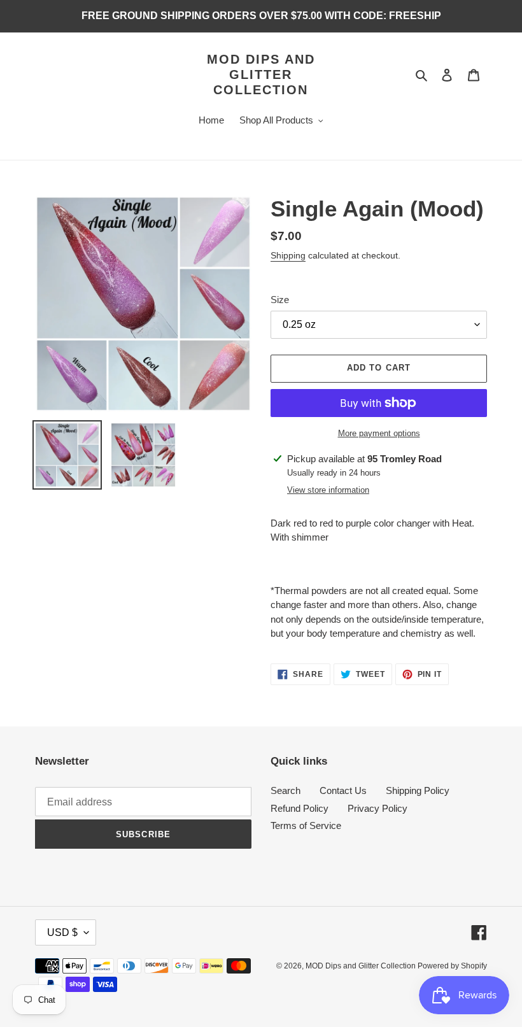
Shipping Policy (417, 790)
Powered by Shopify (452, 965)
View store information (328, 490)
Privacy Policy (377, 808)
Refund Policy (299, 808)
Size (280, 299)
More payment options (379, 433)
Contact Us (343, 790)
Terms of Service (306, 825)
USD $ (62, 932)
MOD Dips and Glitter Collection (261, 74)
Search (285, 790)
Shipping (288, 255)
